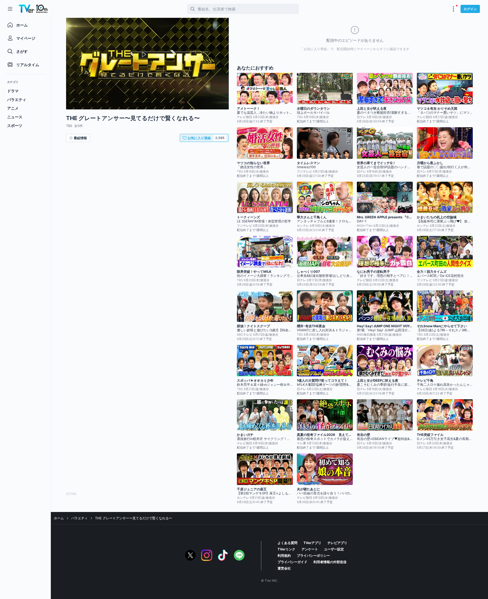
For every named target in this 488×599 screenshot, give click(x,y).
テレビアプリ (337, 543)
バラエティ (79, 518)
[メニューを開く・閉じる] (453, 9)
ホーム (59, 518)
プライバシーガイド (292, 562)
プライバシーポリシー (313, 555)
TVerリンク (286, 549)
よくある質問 (287, 543)
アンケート (309, 549)
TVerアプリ (312, 543)
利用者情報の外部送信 (329, 562)
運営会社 (284, 568)
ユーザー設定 (334, 549)
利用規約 (284, 555)
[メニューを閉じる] (10, 9)
